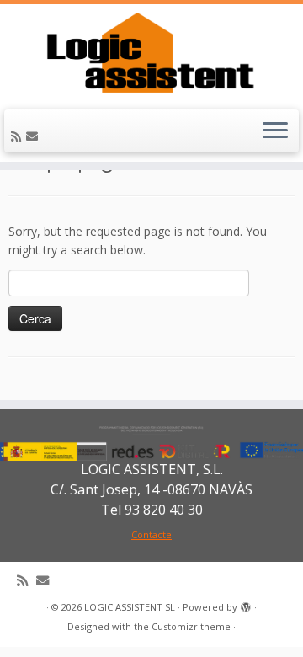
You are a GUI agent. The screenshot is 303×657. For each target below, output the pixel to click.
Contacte (151, 534)
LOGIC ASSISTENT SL (129, 607)
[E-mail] (34, 136)
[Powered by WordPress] (246, 604)
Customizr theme (191, 626)
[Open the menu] (275, 131)
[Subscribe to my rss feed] (18, 136)
